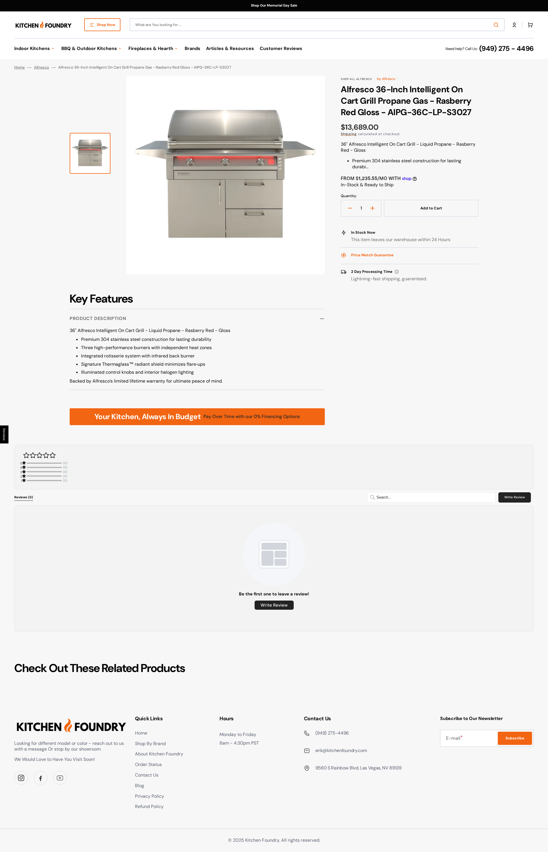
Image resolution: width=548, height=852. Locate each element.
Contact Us (146, 775)
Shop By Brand (150, 744)
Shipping (349, 134)
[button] (514, 25)
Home (19, 67)
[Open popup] (397, 272)
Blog (139, 786)
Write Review (514, 497)
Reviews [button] (4, 434)
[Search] (497, 25)
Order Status (148, 764)
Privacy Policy (149, 796)
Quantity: (349, 196)
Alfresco (41, 67)
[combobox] (317, 24)
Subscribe (514, 738)
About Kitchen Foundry (159, 754)
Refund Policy (149, 806)
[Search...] (372, 497)
